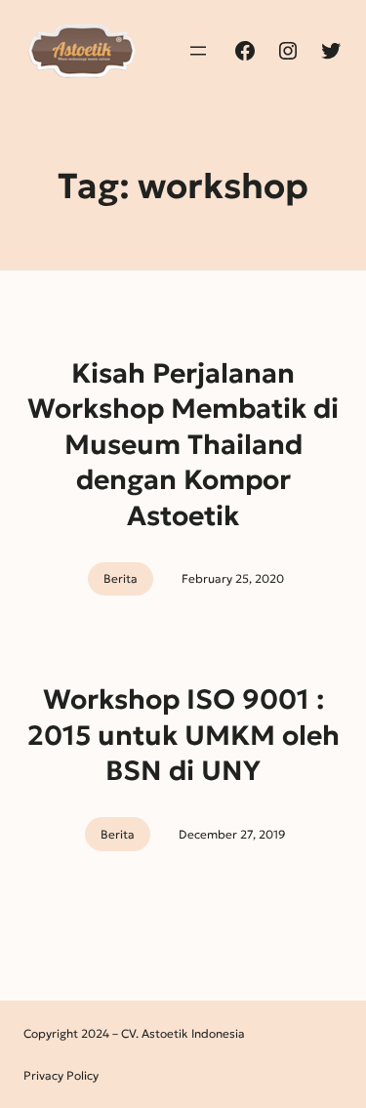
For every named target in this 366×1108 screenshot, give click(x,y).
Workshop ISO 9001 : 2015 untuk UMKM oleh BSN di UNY (183, 735)
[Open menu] (198, 50)
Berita (120, 578)
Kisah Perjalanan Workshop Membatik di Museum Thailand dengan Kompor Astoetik (183, 444)
